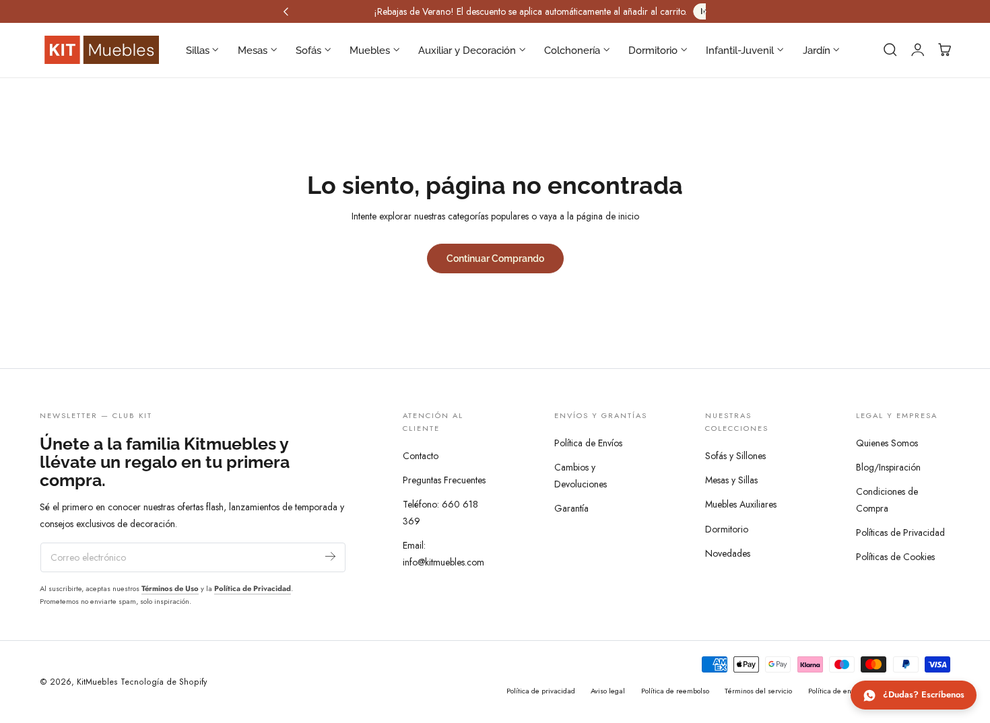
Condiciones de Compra (887, 500)
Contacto (420, 455)
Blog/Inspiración (888, 467)
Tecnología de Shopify (164, 682)
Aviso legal (608, 690)
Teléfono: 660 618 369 (440, 513)
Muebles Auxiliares (741, 505)
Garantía (571, 508)
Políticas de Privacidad (900, 532)
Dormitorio (726, 529)
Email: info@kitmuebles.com (443, 554)
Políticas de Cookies (895, 556)
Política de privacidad (540, 690)
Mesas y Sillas (731, 480)
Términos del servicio (758, 690)
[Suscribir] (330, 556)
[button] (890, 50)
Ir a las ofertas (649, 11)
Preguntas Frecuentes (444, 480)
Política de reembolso (675, 690)
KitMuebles (97, 682)
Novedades (727, 553)
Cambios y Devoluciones (580, 475)
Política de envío (834, 690)
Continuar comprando (495, 258)
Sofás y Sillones (735, 455)
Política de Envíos (588, 443)
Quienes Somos (887, 443)
